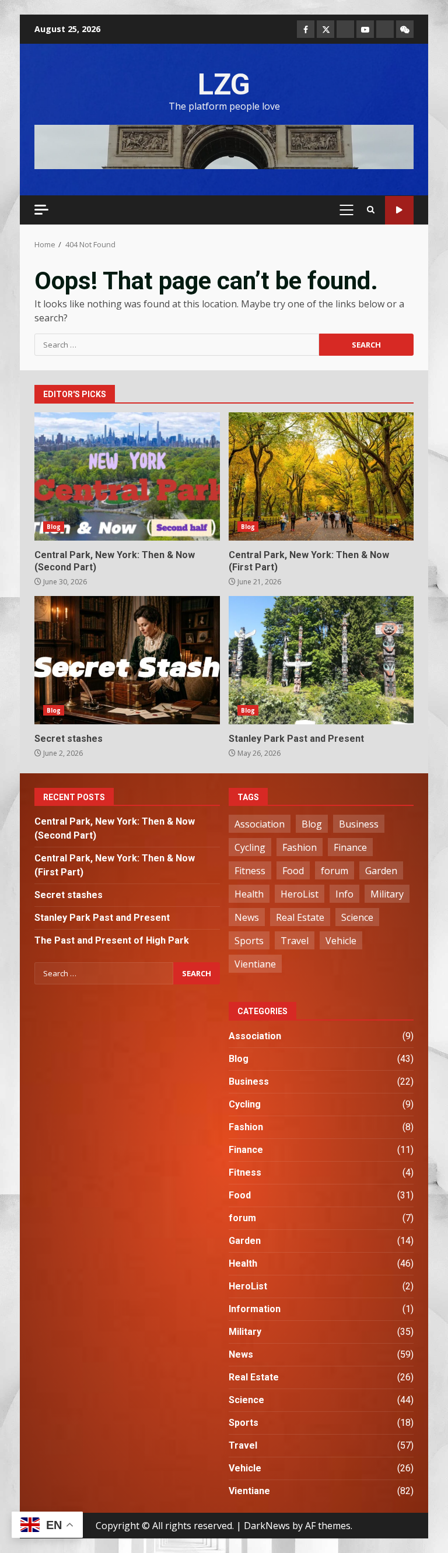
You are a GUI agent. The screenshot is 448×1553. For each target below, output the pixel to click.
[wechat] (405, 29)
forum (334, 870)
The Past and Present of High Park (111, 940)
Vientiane (255, 964)
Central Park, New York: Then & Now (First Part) (321, 476)
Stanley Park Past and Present (321, 660)
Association (260, 824)
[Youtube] (365, 29)
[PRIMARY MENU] (346, 210)
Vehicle (341, 940)
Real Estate (300, 917)
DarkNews (267, 1525)
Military (387, 894)
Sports (249, 940)
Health (249, 894)
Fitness (250, 870)
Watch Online (399, 210)
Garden (381, 870)
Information (255, 1308)
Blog (54, 527)
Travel (295, 940)
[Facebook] (305, 29)
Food (293, 870)
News (247, 917)
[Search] (370, 210)
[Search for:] (176, 345)
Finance (350, 847)
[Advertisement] (224, 145)
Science (357, 917)
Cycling (250, 847)
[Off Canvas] (41, 210)
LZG (224, 84)
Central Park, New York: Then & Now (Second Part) (127, 476)
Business (359, 824)
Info (344, 894)
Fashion (299, 847)
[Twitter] (325, 29)
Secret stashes (127, 660)
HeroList (299, 894)
